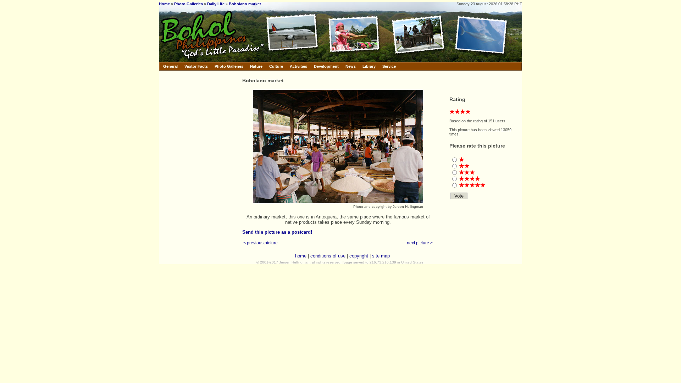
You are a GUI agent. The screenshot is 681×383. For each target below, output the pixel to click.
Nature (256, 66)
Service (389, 66)
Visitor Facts (196, 66)
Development (326, 66)
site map (381, 256)
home (300, 256)
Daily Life (216, 4)
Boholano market (245, 4)
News (350, 66)
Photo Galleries (188, 4)
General (170, 66)
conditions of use (327, 256)
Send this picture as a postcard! (277, 232)
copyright (358, 256)
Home (164, 4)
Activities (298, 66)
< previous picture (260, 242)
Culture (276, 66)
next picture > (420, 242)
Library (369, 66)
